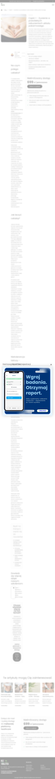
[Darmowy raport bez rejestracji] (27, 415)
